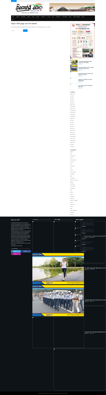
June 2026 (72, 98)
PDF (13, 19)
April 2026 (72, 102)
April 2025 (72, 126)
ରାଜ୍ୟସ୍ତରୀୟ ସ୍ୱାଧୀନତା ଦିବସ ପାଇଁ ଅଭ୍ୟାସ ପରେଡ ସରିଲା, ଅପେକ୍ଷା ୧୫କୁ (86, 68)
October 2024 (72, 138)
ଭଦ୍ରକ (71, 194)
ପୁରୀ (71, 190)
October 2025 (72, 114)
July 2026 (72, 96)
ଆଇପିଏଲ (72, 161)
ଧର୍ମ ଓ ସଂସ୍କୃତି (64, 16)
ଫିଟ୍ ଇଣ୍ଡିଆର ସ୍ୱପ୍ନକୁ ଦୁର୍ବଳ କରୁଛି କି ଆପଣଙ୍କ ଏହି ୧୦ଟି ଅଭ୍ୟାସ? (85, 62)
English (17, 16)
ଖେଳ (53, 16)
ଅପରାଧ (48, 16)
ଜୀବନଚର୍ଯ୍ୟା (23, 16)
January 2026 (72, 108)
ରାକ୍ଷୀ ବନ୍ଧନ (72, 204)
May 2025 (72, 124)
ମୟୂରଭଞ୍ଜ (72, 198)
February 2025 (72, 130)
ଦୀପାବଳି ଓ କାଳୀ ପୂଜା (74, 180)
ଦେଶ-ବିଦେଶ (43, 16)
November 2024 (73, 136)
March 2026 (72, 104)
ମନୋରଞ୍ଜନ (58, 16)
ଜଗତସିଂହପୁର (72, 174)
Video (83, 16)
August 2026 (72, 94)
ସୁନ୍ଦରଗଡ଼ (72, 214)
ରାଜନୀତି (37, 16)
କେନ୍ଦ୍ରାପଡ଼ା (72, 166)
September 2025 (73, 116)
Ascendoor (58, 393)
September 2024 (73, 140)
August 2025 (72, 118)
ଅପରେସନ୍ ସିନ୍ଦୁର (73, 159)
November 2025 (73, 112)
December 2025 (73, 110)
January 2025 (72, 132)
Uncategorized (72, 155)
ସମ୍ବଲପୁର (72, 212)
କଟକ (71, 164)
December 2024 (73, 134)
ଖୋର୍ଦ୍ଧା (71, 170)
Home (13, 16)
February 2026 (72, 106)
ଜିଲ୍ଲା (70, 16)
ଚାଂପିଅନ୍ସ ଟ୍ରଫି (73, 172)
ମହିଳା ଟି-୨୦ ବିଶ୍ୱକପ (74, 200)
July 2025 (72, 120)
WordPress (65, 393)
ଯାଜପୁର (71, 202)
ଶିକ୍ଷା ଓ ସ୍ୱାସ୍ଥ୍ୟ (76, 16)
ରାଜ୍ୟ (33, 16)
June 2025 (72, 122)
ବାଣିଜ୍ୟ (28, 16)
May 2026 (72, 100)
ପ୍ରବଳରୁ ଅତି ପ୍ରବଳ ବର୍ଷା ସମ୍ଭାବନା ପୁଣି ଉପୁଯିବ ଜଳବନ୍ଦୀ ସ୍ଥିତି (85, 74)
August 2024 (72, 142)
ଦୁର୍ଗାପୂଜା (71, 182)
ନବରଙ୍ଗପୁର (72, 188)
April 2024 (72, 146)
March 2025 (72, 128)
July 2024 (72, 144)
